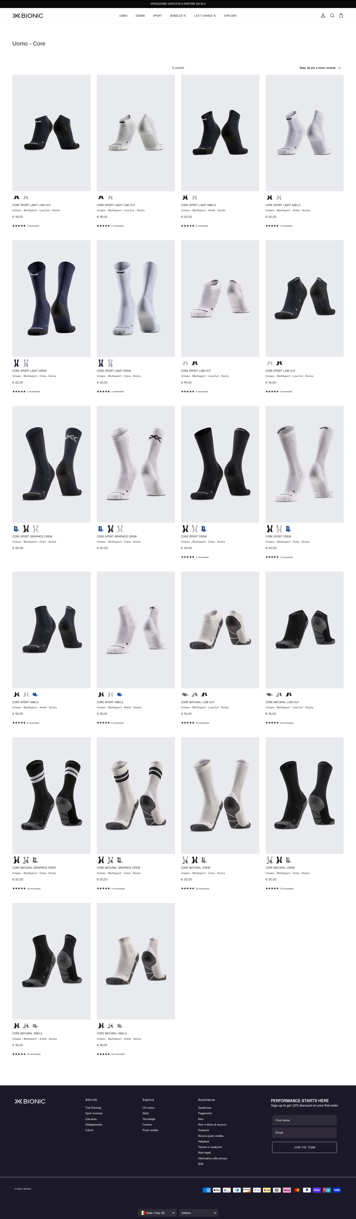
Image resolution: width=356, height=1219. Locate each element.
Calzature (91, 1119)
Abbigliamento (93, 1124)
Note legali (204, 1152)
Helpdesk (203, 1141)
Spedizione (204, 1107)
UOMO (123, 15)
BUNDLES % (178, 15)
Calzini (89, 1130)
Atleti (146, 1113)
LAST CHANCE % (205, 15)
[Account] (322, 15)
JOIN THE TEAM (304, 1147)
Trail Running (93, 1107)
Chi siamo (149, 1107)
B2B (200, 1163)
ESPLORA (230, 15)
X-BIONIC (26, 1189)
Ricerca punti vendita (210, 1135)
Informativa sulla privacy (212, 1158)
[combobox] (157, 1213)
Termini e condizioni (210, 1147)
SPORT (157, 15)
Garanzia (203, 1130)
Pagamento (205, 1113)
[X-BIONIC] (27, 15)
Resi (201, 1119)
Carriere (147, 1124)
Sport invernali (93, 1113)
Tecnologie (149, 1119)
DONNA (140, 15)
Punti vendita (150, 1130)
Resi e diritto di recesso (212, 1124)
